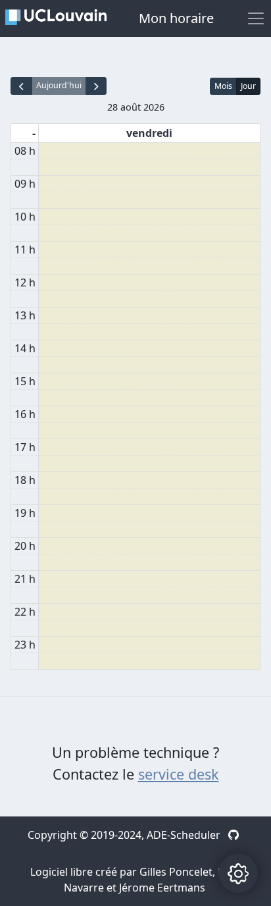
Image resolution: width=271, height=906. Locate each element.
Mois (223, 86)
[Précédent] (21, 86)
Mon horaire (176, 18)
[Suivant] (96, 86)
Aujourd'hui (59, 85)
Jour (248, 86)
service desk (178, 774)
